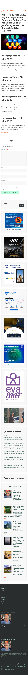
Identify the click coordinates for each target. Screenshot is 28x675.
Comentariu (4, 149)
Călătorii (3, 590)
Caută (5, 203)
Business (3, 588)
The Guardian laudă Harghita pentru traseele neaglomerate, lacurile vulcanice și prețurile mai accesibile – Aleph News (14, 453)
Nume (3, 167)
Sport (2, 601)
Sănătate (5, 518)
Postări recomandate (12, 486)
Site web (3, 180)
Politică (5, 502)
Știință (5, 534)
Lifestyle (24, 10)
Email (3, 174)
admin (7, 10)
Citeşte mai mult (5, 132)
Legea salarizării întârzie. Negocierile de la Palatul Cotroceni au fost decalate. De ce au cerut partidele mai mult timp (14, 467)
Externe (3, 592)
